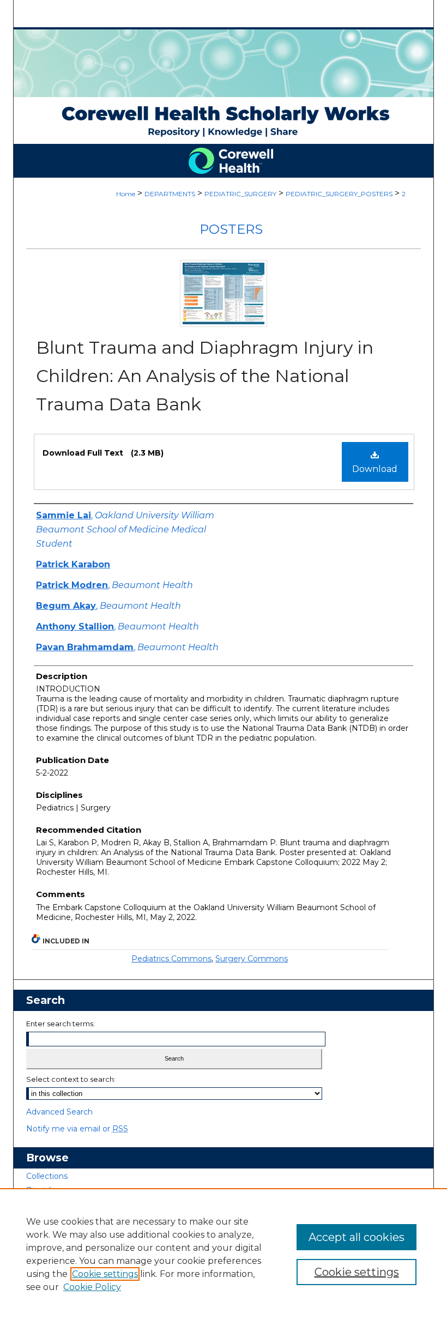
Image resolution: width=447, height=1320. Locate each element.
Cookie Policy (92, 1287)
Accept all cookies (356, 1237)
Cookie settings (105, 1274)
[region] (223, 1254)
